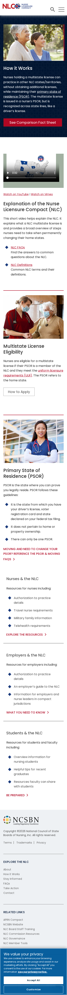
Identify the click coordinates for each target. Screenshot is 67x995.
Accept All (33, 980)
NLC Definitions (21, 265)
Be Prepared (15, 795)
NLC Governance (14, 938)
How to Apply (19, 391)
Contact (8, 893)
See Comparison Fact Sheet (32, 122)
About (7, 869)
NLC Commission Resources (21, 934)
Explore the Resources (24, 634)
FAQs (6, 883)
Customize (33, 989)
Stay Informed (12, 879)
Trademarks (24, 842)
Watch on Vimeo (42, 194)
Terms (7, 842)
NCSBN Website (13, 924)
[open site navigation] (52, 10)
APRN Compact (13, 920)
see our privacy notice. (32, 971)
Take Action (11, 888)
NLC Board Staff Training (19, 929)
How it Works (11, 874)
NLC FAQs (18, 247)
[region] (33, 971)
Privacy (41, 842)
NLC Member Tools (15, 943)
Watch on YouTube (16, 194)
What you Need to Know (25, 712)
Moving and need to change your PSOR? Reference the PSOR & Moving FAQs (31, 554)
